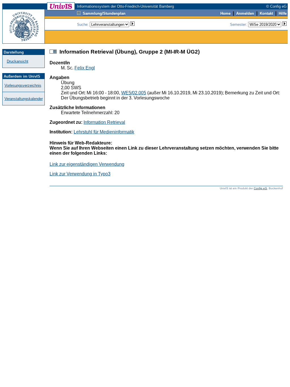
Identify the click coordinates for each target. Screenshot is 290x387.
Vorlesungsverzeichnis (23, 85)
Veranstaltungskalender (24, 99)
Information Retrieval (104, 122)
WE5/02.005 (133, 92)
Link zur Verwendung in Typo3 (80, 173)
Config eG (260, 188)
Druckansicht (17, 61)
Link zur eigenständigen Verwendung (87, 164)
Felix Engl (84, 67)
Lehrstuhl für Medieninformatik (104, 131)
